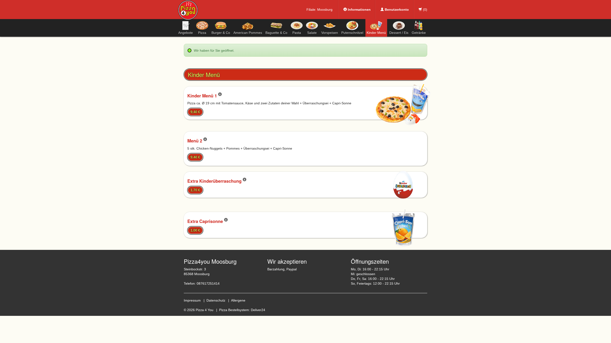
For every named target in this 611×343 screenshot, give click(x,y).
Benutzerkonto (396, 9)
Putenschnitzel (352, 33)
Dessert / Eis (398, 33)
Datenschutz (215, 300)
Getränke (419, 33)
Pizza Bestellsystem (234, 310)
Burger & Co (220, 33)
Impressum (192, 300)
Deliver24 (258, 310)
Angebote (185, 33)
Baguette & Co (276, 33)
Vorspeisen (329, 33)
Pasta (296, 33)
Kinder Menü (376, 33)
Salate (312, 33)
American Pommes (247, 33)
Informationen (359, 9)
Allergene (238, 300)
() (424, 9)
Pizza (202, 33)
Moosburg (324, 9)
